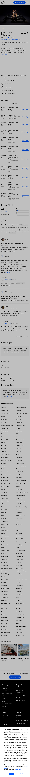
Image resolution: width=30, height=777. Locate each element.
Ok (11, 774)
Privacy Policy (18, 769)
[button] (27, 729)
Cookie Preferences (21, 774)
